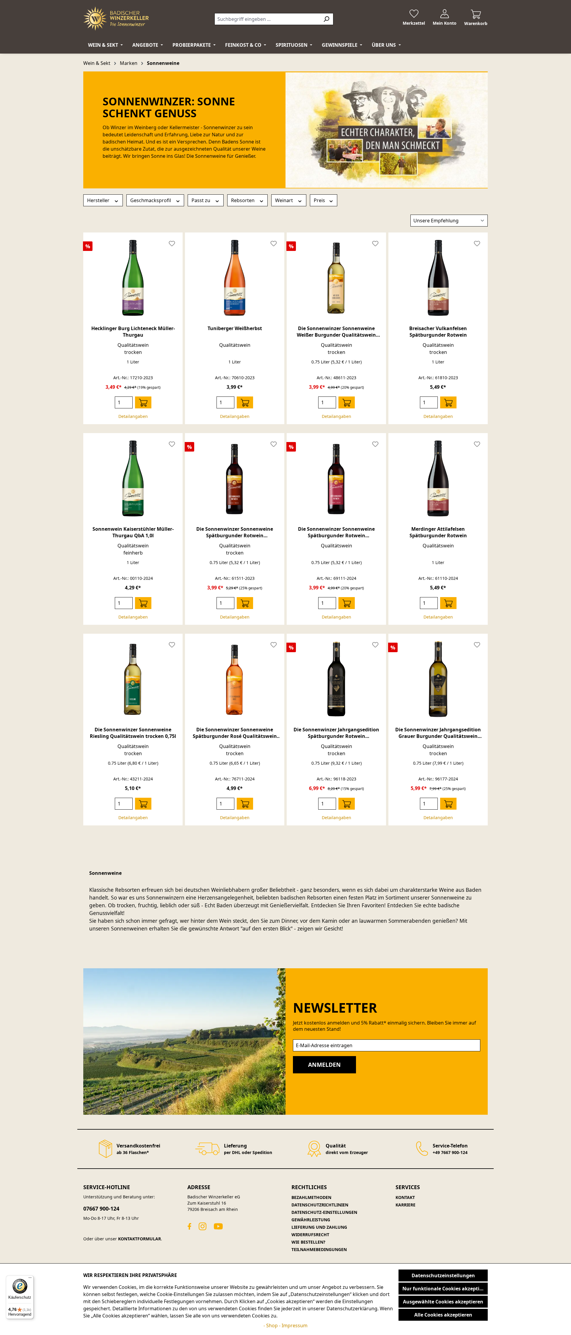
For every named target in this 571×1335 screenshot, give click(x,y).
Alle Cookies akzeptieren (443, 1314)
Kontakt (405, 1197)
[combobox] (267, 19)
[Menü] (30, 1279)
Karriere (405, 1205)
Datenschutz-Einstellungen (324, 1212)
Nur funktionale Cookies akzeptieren (445, 1288)
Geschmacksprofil (151, 200)
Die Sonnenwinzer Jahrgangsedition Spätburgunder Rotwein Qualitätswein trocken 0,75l (336, 733)
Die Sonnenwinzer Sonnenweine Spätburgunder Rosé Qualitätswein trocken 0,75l (235, 733)
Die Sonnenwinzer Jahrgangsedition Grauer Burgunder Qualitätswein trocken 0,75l (438, 733)
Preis (320, 200)
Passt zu (201, 200)
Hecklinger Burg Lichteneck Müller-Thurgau (133, 331)
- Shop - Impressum (285, 1325)
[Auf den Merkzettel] (172, 243)
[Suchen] (326, 19)
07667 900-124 (101, 1208)
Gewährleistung (310, 1219)
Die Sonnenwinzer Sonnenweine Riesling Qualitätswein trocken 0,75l (133, 732)
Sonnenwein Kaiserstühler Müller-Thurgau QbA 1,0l (133, 532)
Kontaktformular (139, 1239)
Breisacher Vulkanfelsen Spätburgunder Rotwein (438, 331)
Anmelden (324, 1065)
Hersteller (99, 200)
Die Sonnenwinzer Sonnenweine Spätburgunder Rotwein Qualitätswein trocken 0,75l (234, 532)
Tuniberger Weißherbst (235, 328)
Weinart (284, 200)
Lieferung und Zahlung (319, 1227)
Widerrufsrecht (310, 1234)
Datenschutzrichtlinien (319, 1205)
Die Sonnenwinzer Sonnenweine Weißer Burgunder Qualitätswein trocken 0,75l (336, 331)
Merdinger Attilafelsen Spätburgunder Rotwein (438, 532)
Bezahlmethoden (311, 1197)
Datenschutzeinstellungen (443, 1275)
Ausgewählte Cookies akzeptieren (443, 1301)
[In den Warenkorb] (143, 402)
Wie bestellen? (308, 1242)
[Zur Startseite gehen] (116, 18)
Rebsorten (243, 200)
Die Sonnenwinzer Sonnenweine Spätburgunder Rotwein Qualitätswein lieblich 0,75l (336, 532)
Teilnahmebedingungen (319, 1249)
